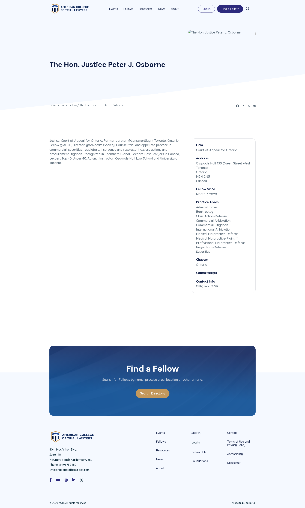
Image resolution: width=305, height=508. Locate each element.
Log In (206, 9)
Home (53, 105)
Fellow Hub (199, 452)
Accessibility (235, 454)
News (161, 9)
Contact (232, 432)
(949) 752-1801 (68, 464)
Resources (145, 9)
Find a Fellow (230, 9)
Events (113, 9)
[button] (247, 9)
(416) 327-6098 (207, 286)
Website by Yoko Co (244, 502)
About (175, 9)
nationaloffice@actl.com (73, 470)
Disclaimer (234, 462)
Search (196, 432)
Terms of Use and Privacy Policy (238, 443)
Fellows (128, 9)
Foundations (200, 461)
